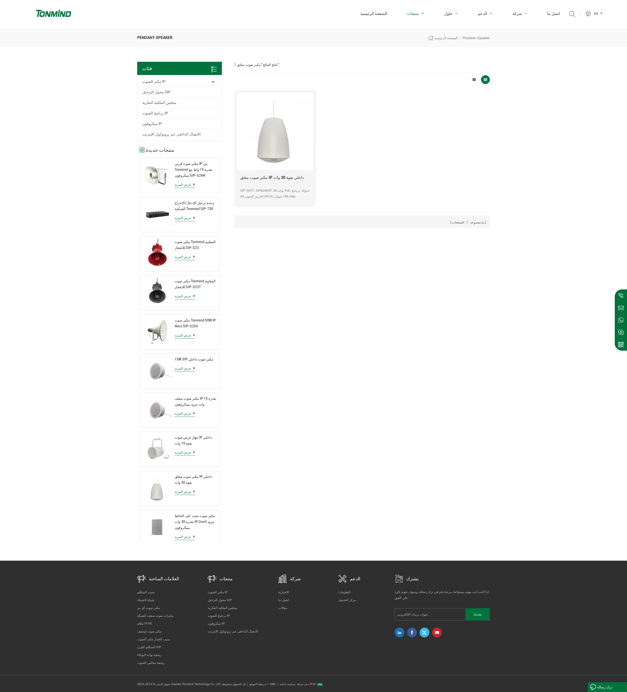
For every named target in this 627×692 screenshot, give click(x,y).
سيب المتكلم (146, 592)
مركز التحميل (347, 600)
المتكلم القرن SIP (149, 647)
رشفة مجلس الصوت (150, 663)
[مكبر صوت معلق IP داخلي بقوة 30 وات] (157, 488)
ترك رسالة (604, 687)
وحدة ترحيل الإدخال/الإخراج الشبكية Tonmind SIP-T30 (194, 206)
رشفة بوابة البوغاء (149, 655)
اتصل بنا (553, 13)
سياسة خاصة (287, 684)
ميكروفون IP (152, 124)
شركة (517, 13)
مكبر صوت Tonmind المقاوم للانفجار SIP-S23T (195, 284)
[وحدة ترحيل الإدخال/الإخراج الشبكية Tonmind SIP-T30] (157, 215)
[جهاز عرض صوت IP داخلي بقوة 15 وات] (157, 449)
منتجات (413, 13)
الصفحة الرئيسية (373, 13)
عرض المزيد (183, 184)
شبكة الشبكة (145, 600)
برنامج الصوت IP (155, 113)
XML (273, 684)
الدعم (482, 13)
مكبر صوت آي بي (148, 608)
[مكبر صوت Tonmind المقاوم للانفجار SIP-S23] (157, 254)
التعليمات (344, 592)
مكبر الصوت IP (154, 81)
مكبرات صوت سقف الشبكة (155, 616)
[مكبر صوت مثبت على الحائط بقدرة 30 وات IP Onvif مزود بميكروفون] (157, 528)
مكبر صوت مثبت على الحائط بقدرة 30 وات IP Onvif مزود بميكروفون (195, 522)
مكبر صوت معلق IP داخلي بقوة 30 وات (193, 479)
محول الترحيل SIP (156, 92)
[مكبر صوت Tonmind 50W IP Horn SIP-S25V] (157, 332)
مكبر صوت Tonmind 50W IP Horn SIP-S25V (195, 323)
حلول (448, 13)
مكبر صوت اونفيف (149, 631)
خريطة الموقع (258, 684)
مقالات (282, 608)
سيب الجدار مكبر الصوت (153, 639)
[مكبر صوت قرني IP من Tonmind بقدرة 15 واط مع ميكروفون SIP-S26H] (157, 175)
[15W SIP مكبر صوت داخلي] (157, 371)
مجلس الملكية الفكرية (159, 102)
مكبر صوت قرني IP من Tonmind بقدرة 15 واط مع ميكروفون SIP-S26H (193, 169)
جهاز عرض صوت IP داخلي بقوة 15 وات (193, 440)
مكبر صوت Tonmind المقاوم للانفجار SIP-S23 (195, 245)
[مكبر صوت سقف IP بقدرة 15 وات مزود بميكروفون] (157, 410)
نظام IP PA (144, 623)
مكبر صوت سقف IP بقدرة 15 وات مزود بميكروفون (195, 401)
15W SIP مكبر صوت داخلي (194, 359)
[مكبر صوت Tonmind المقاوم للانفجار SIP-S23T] (157, 293)
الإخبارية (283, 592)
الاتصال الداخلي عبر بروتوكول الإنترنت (171, 134)
